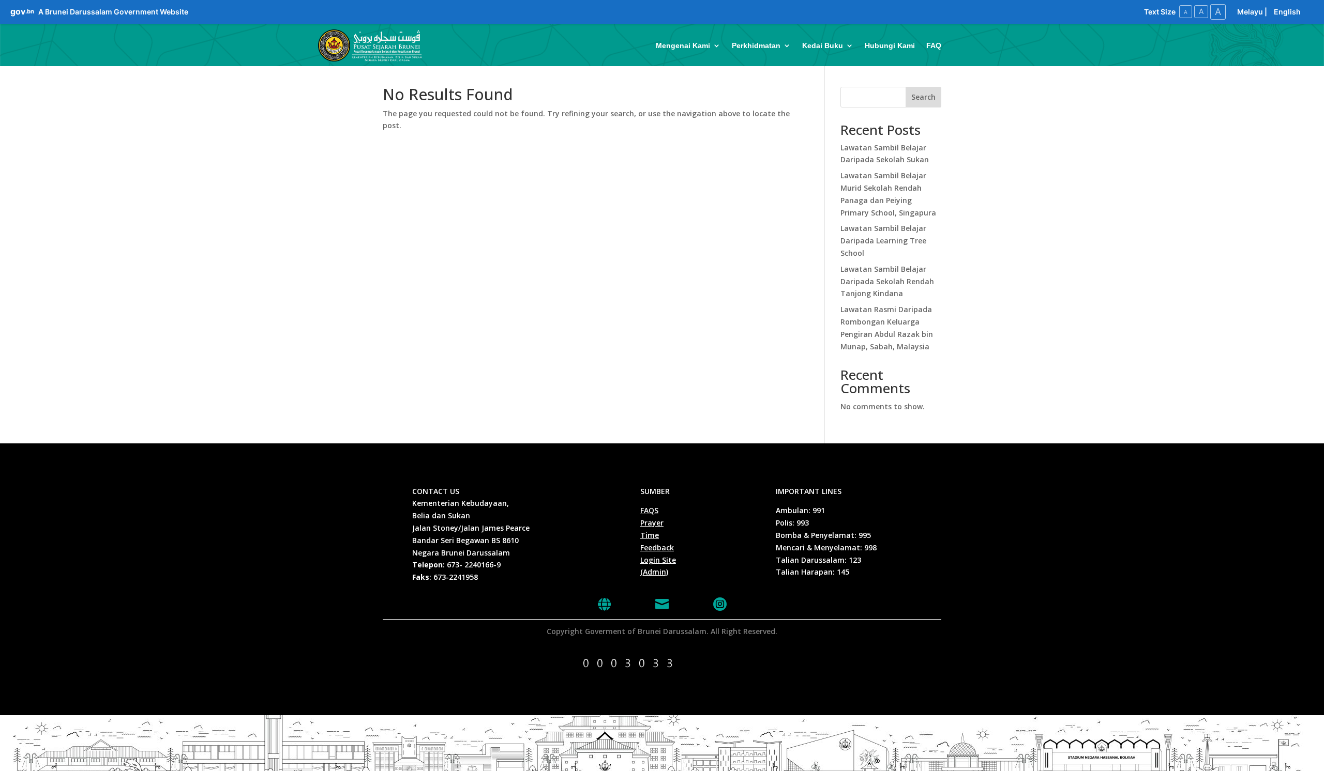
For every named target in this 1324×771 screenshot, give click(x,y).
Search (923, 97)
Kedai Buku (822, 45)
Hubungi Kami (890, 45)
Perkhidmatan (756, 45)
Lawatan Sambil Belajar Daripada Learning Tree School (883, 240)
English (1287, 11)
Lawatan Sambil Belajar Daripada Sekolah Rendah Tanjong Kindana (887, 281)
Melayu (1250, 11)
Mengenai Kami (683, 45)
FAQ (933, 45)
